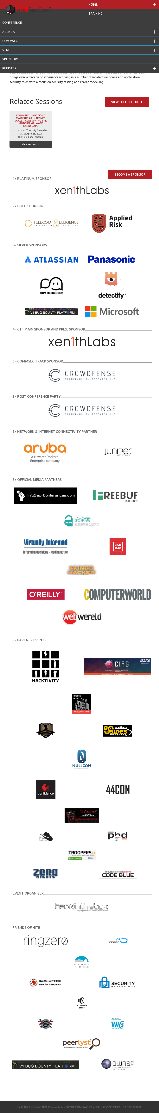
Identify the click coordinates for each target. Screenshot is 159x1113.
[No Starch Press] (82, 1002)
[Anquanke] (81, 520)
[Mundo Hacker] (82, 571)
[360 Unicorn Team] (46, 982)
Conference (12, 22)
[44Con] (117, 789)
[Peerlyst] (81, 1044)
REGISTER (9, 68)
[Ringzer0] (46, 941)
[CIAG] (117, 666)
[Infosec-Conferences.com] (45, 495)
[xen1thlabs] (81, 341)
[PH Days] (117, 836)
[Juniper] (118, 452)
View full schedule (127, 102)
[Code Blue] (118, 873)
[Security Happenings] (118, 982)
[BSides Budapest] (117, 730)
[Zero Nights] (45, 873)
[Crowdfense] (81, 375)
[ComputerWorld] (117, 594)
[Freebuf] (118, 495)
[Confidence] (45, 789)
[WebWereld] (81, 616)
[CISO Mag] (118, 546)
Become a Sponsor (130, 174)
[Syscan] (82, 815)
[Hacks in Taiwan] (45, 836)
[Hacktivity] (45, 666)
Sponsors (10, 59)
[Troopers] (82, 855)
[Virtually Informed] (45, 546)
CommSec (10, 41)
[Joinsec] (117, 941)
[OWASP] (117, 1064)
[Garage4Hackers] (45, 1023)
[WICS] (117, 1023)
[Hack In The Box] (82, 906)
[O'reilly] (46, 594)
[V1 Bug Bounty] (45, 1064)
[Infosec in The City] (81, 704)
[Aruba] (46, 452)
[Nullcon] (81, 759)
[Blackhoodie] (45, 730)
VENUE (7, 50)
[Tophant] (81, 961)
